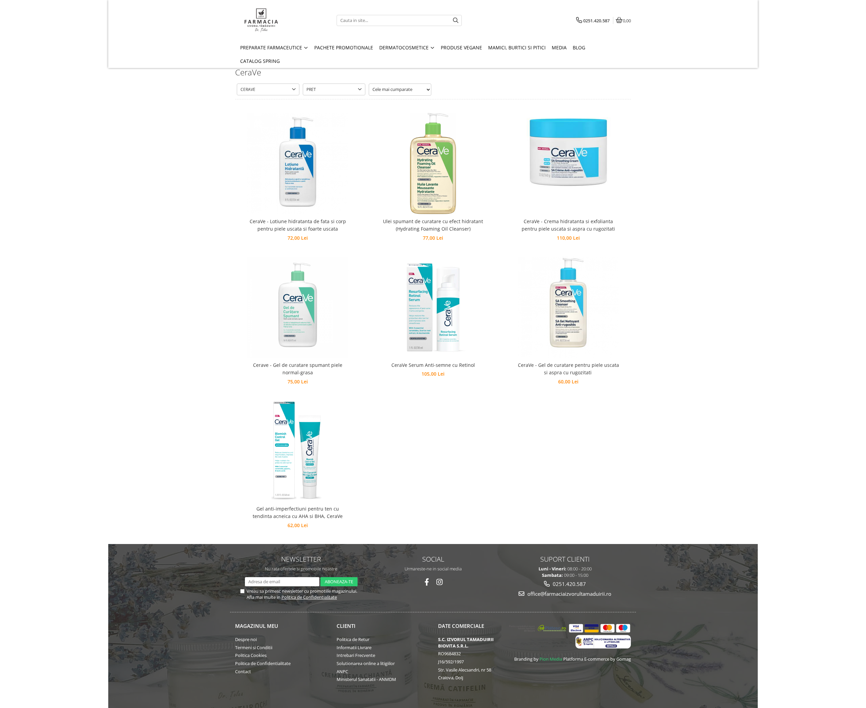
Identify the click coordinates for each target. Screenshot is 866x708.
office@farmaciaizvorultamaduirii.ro (568, 593)
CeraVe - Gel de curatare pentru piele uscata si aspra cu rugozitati (568, 369)
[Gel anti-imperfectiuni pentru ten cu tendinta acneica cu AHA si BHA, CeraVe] (297, 451)
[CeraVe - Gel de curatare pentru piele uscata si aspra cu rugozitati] (568, 307)
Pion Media (551, 659)
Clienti (346, 625)
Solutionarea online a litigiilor (366, 663)
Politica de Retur (353, 639)
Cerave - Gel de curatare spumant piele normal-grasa (297, 369)
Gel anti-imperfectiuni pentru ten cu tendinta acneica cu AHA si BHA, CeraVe (298, 512)
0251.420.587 (568, 584)
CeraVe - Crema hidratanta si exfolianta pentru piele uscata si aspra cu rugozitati (568, 225)
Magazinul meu (256, 625)
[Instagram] (440, 582)
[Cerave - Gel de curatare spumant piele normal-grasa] (297, 307)
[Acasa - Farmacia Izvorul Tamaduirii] (277, 20)
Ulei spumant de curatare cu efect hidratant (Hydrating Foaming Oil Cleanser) (433, 225)
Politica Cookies (251, 655)
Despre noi (246, 639)
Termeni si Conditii (253, 647)
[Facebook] (427, 582)
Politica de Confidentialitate (309, 597)
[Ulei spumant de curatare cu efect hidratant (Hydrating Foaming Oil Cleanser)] (433, 163)
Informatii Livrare (354, 647)
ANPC (342, 671)
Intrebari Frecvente (356, 655)
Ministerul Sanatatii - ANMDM (366, 679)
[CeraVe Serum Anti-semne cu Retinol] (433, 307)
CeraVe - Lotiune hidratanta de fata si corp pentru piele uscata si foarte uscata (298, 225)
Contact (243, 671)
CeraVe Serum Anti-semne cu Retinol (433, 365)
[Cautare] (456, 20)
